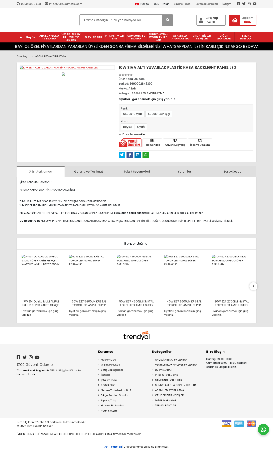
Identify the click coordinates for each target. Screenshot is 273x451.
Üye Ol (210, 22)
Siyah (141, 127)
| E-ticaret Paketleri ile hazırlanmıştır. (136, 447)
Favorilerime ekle (133, 134)
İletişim (226, 4)
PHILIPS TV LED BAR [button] (114, 37)
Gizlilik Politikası (111, 365)
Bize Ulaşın (215, 351)
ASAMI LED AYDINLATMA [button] (180, 37)
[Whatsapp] (263, 429)
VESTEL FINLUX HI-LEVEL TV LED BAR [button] (71, 37)
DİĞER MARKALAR (165, 400)
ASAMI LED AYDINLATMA (169, 390)
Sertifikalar (108, 385)
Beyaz (127, 127)
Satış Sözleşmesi (112, 370)
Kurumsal (106, 351)
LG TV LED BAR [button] (93, 37)
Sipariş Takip (182, 4)
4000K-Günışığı (159, 114)
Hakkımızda (108, 360)
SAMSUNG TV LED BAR (168, 380)
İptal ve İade (109, 380)
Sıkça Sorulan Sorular (115, 395)
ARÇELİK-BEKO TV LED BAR (171, 360)
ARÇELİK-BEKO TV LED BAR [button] (49, 37)
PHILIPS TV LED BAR (166, 375)
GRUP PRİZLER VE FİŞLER (169, 395)
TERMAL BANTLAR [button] (245, 37)
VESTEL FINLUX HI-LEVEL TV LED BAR (176, 365)
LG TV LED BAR (163, 370)
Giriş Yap (211, 18)
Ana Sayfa (27, 37)
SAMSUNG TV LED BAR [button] (136, 37)
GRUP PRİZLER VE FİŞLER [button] (202, 37)
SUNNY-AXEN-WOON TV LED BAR (175, 385)
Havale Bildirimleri (206, 4)
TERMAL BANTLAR (165, 405)
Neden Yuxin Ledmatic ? (116, 390)
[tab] (41, 171)
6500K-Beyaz (132, 114)
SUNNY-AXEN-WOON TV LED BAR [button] (158, 37)
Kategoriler (162, 351)
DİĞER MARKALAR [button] (223, 37)
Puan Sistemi (109, 411)
